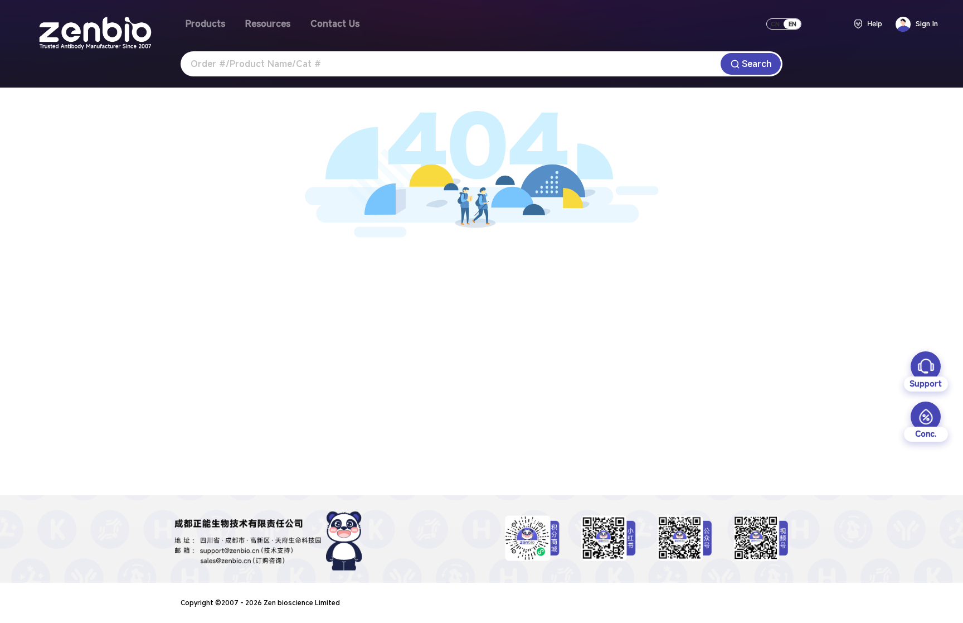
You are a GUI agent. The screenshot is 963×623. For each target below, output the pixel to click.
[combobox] (451, 64)
